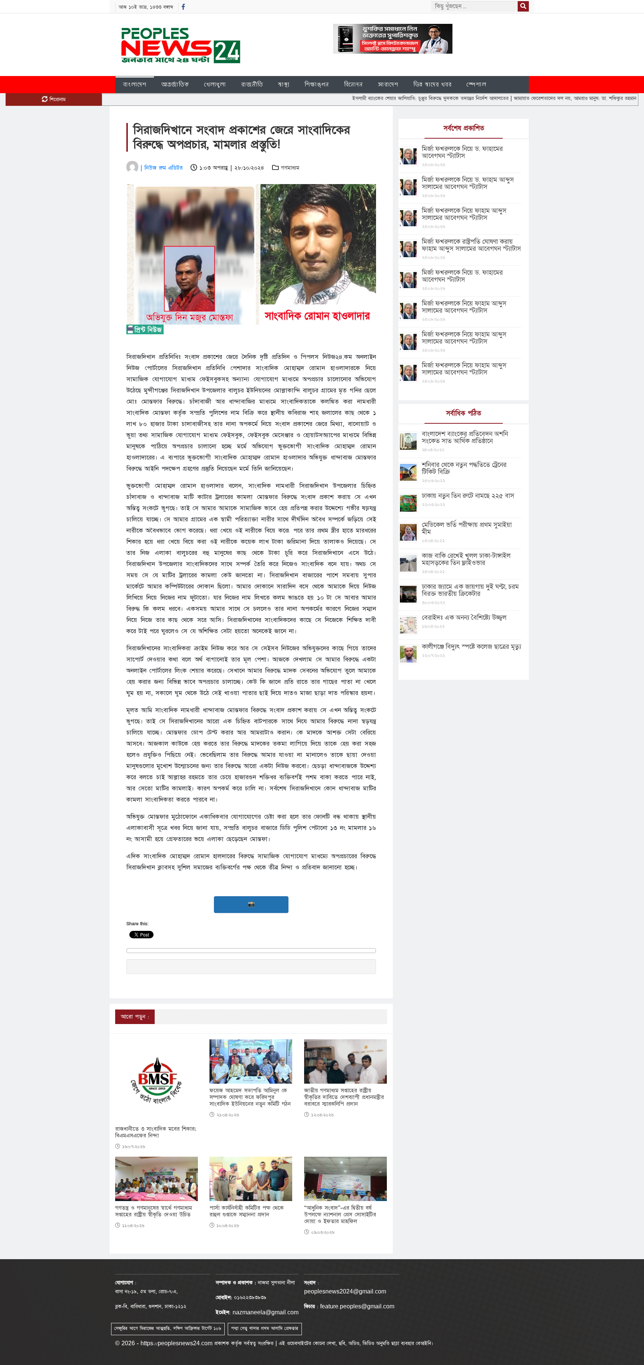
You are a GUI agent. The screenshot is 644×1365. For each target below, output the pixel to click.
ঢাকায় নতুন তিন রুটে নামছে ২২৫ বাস (468, 496)
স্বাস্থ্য (284, 84)
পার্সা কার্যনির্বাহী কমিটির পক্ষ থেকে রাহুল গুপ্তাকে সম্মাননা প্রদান (246, 1211)
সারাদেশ (388, 84)
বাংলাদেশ (134, 84)
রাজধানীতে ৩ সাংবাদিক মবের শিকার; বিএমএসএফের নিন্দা (155, 1132)
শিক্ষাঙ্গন (316, 84)
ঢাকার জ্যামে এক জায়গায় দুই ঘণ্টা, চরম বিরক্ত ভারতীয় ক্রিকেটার (470, 590)
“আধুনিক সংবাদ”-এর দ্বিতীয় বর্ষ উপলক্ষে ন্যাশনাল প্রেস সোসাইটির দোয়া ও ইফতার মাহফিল (340, 1215)
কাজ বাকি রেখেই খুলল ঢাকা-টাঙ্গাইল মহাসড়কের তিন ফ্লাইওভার (466, 559)
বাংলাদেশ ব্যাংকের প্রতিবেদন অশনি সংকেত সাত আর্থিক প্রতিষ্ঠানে (465, 437)
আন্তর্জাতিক (175, 84)
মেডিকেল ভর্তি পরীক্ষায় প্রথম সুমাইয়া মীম (467, 528)
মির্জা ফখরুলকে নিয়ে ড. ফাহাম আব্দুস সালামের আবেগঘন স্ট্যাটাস (468, 183)
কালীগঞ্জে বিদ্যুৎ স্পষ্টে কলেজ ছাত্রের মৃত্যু (471, 646)
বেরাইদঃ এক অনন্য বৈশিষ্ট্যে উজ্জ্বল (464, 617)
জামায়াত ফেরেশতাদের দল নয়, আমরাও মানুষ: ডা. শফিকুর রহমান (534, 98)
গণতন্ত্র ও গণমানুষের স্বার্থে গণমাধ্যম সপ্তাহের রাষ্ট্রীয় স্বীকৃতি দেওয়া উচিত (153, 1211)
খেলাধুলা (215, 84)
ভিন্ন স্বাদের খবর (432, 84)
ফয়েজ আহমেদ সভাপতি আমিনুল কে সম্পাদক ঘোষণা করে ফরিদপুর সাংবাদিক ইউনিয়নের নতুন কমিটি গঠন (250, 1097)
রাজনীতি (252, 84)
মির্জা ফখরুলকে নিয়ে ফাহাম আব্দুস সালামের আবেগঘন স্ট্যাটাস (464, 214)
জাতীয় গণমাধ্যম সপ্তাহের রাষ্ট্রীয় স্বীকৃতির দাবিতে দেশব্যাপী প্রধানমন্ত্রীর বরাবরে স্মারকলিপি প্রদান (344, 1097)
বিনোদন (353, 84)
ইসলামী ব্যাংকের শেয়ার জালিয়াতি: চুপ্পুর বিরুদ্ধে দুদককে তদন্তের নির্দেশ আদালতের (390, 98)
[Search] (523, 6)
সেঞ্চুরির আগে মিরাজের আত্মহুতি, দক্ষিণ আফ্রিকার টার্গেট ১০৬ (167, 1328)
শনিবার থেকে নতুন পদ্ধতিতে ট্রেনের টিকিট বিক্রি (464, 468)
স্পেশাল (476, 84)
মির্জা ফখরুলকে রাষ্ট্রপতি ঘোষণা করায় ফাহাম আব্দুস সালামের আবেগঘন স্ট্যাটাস (471, 245)
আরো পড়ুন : (135, 1017)
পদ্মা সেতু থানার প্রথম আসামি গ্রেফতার (264, 1328)
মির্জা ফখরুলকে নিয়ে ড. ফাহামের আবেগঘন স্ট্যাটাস (462, 152)
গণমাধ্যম (290, 168)
